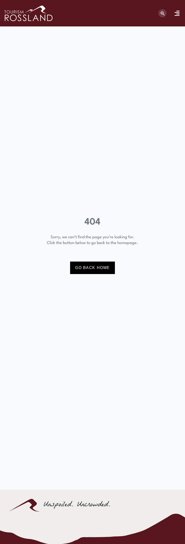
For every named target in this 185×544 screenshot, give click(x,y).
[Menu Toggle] (177, 13)
